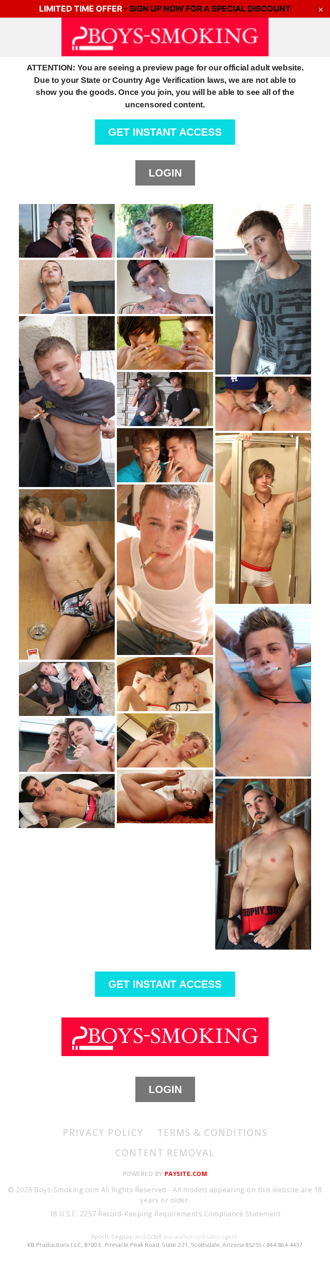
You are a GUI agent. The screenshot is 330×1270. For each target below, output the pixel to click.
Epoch (100, 1236)
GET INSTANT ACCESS (165, 132)
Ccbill (154, 1236)
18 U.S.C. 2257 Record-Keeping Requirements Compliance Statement (165, 1213)
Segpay (121, 1236)
